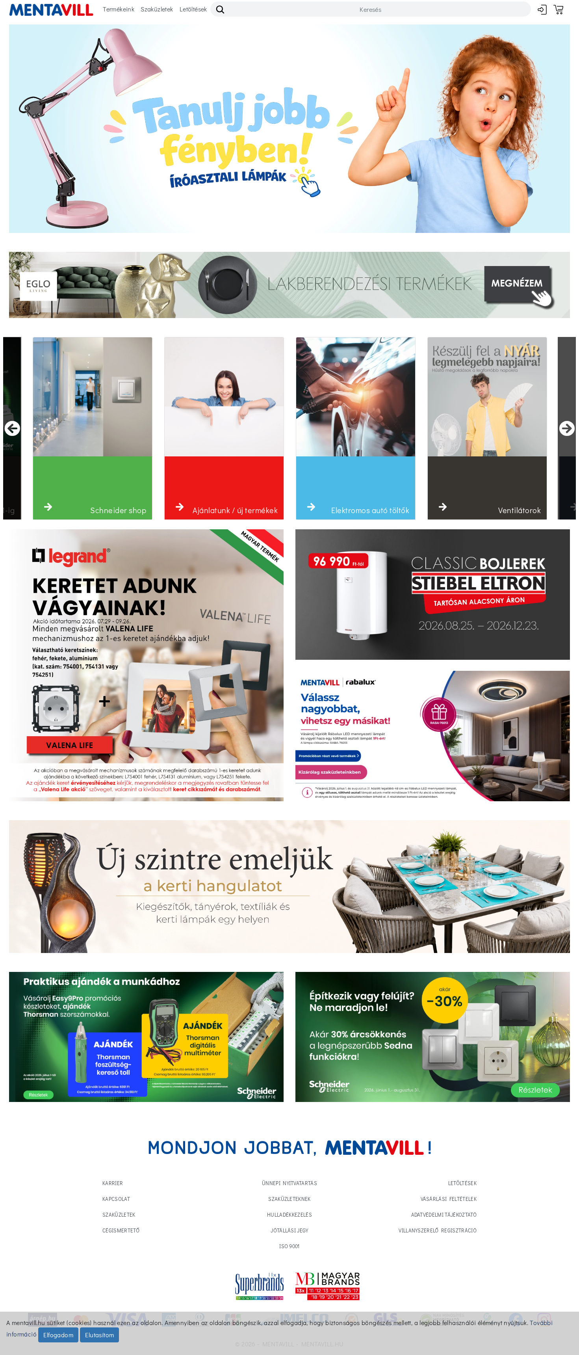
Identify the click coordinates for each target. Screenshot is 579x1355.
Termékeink (118, 9)
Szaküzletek (157, 9)
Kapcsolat (116, 1198)
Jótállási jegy (289, 1230)
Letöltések (193, 9)
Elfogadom (58, 1335)
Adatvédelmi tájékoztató (444, 1214)
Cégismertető (120, 1230)
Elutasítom (99, 1335)
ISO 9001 (289, 1246)
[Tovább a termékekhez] (432, 594)
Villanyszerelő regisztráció (438, 1230)
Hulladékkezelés (289, 1214)
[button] (48, 507)
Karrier (112, 1183)
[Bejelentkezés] (542, 9)
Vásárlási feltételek (449, 1198)
